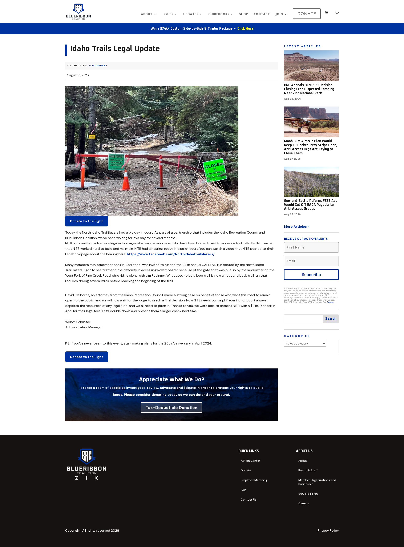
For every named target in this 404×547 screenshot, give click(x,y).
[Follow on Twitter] (96, 478)
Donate (246, 470)
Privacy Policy (328, 530)
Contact (262, 14)
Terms (330, 302)
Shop (243, 14)
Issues (167, 14)
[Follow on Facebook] (86, 478)
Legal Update (97, 65)
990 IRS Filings (308, 494)
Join (279, 14)
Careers (303, 503)
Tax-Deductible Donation (171, 407)
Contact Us (248, 499)
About (147, 14)
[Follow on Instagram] (76, 478)
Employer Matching (254, 480)
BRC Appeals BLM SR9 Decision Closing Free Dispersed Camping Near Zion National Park (309, 89)
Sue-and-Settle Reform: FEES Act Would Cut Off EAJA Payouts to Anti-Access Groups (310, 204)
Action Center (250, 461)
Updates (190, 14)
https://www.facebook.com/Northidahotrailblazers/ (171, 254)
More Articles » (296, 226)
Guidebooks (218, 14)
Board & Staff (308, 470)
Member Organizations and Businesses (317, 482)
